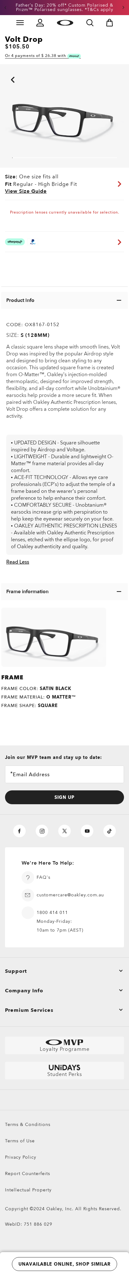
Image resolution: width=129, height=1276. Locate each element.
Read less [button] (17, 562)
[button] (5, 7)
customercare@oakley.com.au (70, 895)
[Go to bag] (109, 22)
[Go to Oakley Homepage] (65, 22)
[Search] (90, 22)
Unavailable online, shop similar (64, 1264)
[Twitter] (64, 831)
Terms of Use (20, 1141)
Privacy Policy (20, 1157)
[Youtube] (87, 831)
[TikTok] (109, 831)
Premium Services (29, 1010)
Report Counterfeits (27, 1174)
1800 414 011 (52, 913)
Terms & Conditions (27, 1125)
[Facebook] (19, 831)
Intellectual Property (28, 1190)
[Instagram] (42, 831)
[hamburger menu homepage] (20, 22)
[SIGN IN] (40, 22)
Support (16, 971)
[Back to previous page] (3, 71)
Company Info (24, 990)
